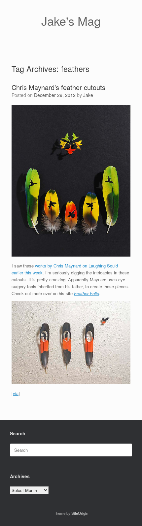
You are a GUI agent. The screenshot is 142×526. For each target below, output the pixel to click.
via (15, 393)
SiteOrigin (79, 513)
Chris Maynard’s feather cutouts (58, 87)
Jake (88, 95)
